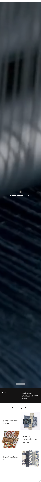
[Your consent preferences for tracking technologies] (39, 480)
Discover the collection (6, 423)
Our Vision (24, 398)
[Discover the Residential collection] (30, 421)
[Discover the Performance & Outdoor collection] (10, 439)
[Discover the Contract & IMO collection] (30, 458)
